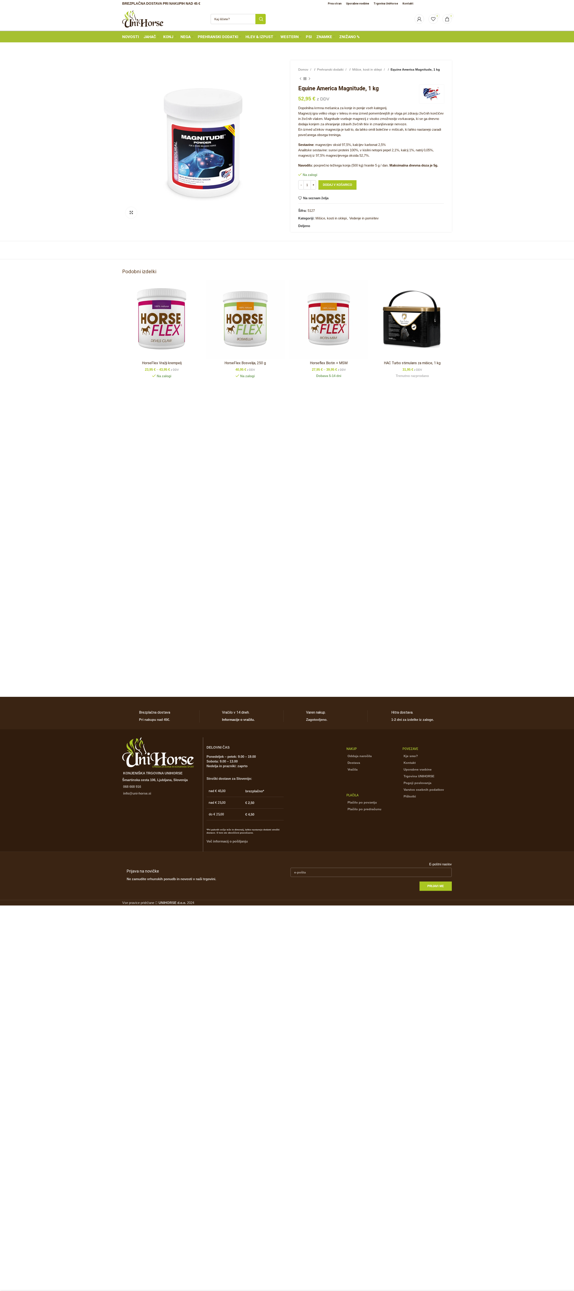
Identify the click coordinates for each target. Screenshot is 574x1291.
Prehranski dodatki (330, 69)
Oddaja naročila (360, 756)
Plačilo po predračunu (364, 809)
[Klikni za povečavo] (131, 212)
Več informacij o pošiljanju (227, 841)
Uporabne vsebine (418, 769)
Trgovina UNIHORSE (419, 776)
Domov (303, 69)
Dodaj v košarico (337, 184)
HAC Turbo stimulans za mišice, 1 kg (412, 363)
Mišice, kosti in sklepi (367, 69)
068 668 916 (132, 786)
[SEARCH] (260, 19)
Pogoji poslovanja (417, 783)
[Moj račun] (419, 19)
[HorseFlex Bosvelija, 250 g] (245, 319)
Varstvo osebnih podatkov (424, 789)
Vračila (353, 769)
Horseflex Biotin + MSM (329, 363)
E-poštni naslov (440, 864)
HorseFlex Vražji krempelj (162, 363)
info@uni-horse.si (137, 793)
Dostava (354, 763)
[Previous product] (300, 79)
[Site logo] (142, 18)
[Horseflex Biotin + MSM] (328, 319)
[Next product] (309, 79)
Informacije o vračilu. (238, 719)
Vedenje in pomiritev (364, 218)
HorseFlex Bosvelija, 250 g (245, 363)
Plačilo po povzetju (362, 802)
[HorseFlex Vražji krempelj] (161, 319)
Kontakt (410, 763)
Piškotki (410, 796)
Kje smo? (411, 756)
